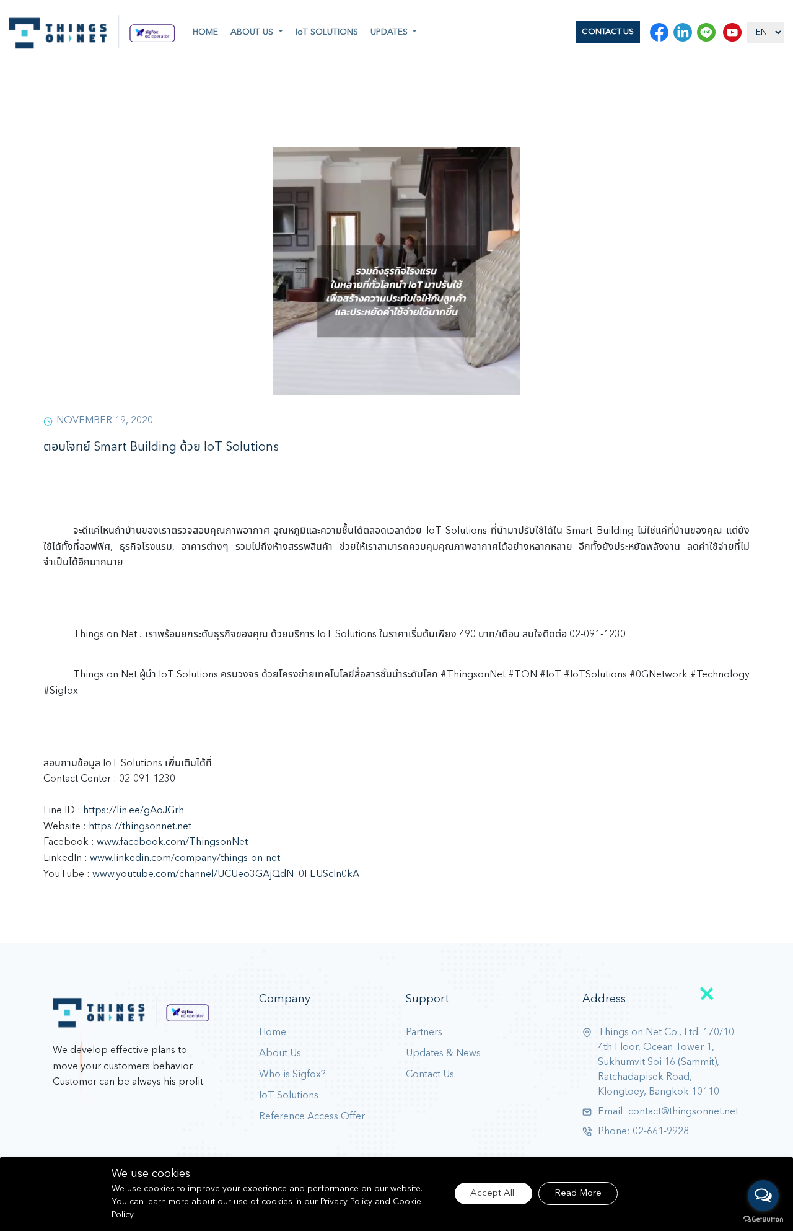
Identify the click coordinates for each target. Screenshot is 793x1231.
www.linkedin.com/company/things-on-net (185, 858)
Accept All (493, 1193)
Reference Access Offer (312, 1117)
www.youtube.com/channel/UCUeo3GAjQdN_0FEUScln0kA (225, 875)
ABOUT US (253, 32)
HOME (205, 32)
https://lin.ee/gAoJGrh (133, 811)
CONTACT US (608, 32)
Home (272, 1033)
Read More (578, 1193)
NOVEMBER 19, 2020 (104, 421)
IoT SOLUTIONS (327, 32)
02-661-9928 (661, 1132)
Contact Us (430, 1075)
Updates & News (443, 1054)
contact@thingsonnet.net (683, 1112)
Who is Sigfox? (292, 1075)
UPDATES (390, 32)
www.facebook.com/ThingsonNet (172, 842)
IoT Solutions (288, 1096)
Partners (424, 1033)
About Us (280, 1054)
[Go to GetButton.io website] (763, 1219)
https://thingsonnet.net (140, 827)
